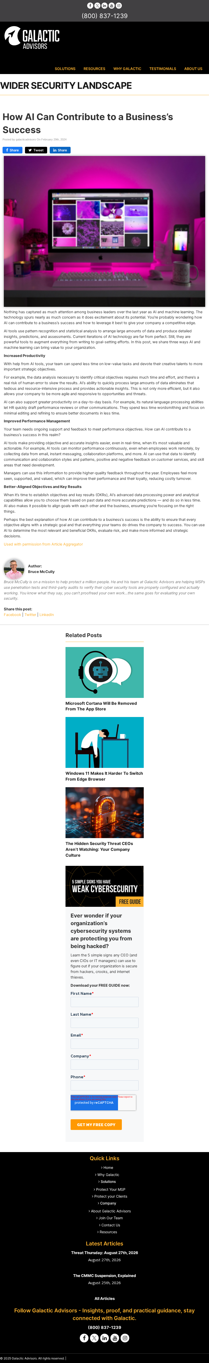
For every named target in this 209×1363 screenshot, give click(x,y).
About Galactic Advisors (111, 1211)
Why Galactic (127, 68)
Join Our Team (111, 1218)
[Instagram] (118, 5)
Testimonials (162, 68)
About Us (193, 68)
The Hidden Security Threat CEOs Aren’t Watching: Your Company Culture (99, 849)
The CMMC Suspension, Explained (104, 1275)
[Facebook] (90, 5)
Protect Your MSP (110, 1189)
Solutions (65, 68)
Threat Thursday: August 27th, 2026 (104, 1252)
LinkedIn (47, 614)
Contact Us (110, 1225)
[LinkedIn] (104, 5)
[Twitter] (97, 5)
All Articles (105, 1298)
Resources (94, 68)
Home (108, 1167)
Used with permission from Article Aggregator (43, 544)
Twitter (30, 614)
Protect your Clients (110, 1196)
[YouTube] (111, 5)
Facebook (12, 614)
